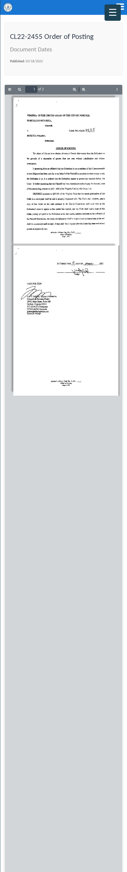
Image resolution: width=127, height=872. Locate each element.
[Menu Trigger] (113, 12)
